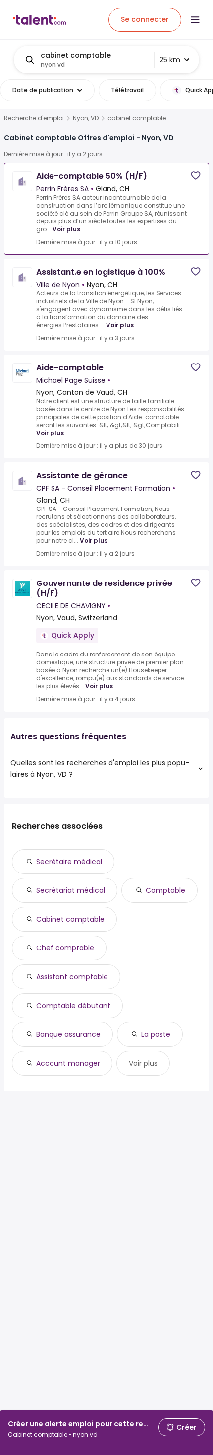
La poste (155, 1034)
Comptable (165, 890)
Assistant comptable (72, 977)
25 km (170, 60)
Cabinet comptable (70, 919)
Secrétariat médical (70, 890)
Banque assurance (68, 1034)
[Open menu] (195, 20)
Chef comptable (65, 948)
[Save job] (196, 175)
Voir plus (66, 229)
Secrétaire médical (69, 862)
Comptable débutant (73, 1006)
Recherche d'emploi (34, 118)
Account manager (68, 1063)
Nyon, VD (86, 118)
